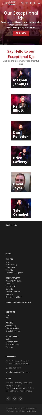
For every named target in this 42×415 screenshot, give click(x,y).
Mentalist (10, 294)
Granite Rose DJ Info (14, 272)
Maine (8, 339)
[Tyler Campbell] (21, 208)
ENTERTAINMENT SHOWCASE (18, 302)
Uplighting (10, 289)
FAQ (7, 314)
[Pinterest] (30, 3)
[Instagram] (26, 3)
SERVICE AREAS (12, 336)
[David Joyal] (21, 182)
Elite (7, 262)
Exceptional (10, 267)
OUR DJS (9, 259)
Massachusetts (12, 342)
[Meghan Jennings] (21, 78)
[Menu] (39, 3)
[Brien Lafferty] (21, 156)
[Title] (34, 3)
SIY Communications (27, 411)
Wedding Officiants (13, 281)
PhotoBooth (11, 286)
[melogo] (10, 3)
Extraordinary (11, 264)
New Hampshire (12, 344)
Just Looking (11, 325)
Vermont (9, 347)
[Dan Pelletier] (21, 130)
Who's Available (12, 328)
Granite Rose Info (13, 331)
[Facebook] (22, 3)
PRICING (9, 323)
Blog (8, 317)
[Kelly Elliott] (21, 104)
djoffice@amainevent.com (19, 372)
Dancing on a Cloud (14, 297)
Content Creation (13, 291)
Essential (9, 270)
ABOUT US (10, 312)
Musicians (10, 283)
